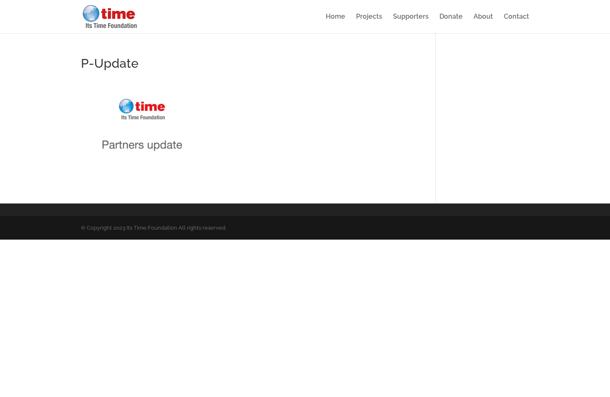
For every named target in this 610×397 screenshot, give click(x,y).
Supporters (411, 17)
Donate (451, 17)
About (483, 17)
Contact (516, 17)
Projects (369, 17)
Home (335, 17)
